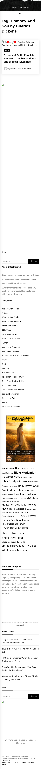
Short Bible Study (13, 533)
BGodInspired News (10, 321)
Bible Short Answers (12, 477)
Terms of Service (29, 762)
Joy (25, 498)
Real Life (5, 368)
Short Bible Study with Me (13, 381)
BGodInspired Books (10, 317)
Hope (3, 498)
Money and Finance (10, 347)
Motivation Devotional (14, 504)
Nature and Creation (10, 351)
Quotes (5, 364)
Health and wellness (25, 494)
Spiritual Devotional (10, 394)
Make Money (5, 501)
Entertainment (8, 334)
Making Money (14, 501)
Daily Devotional (28, 486)
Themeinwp (6, 760)
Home (4, 762)
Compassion (13, 486)
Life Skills (31, 498)
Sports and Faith (9, 398)
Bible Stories (28, 477)
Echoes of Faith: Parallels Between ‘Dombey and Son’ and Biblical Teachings (20, 58)
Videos (5, 402)
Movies (32, 504)
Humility (21, 498)
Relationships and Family (13, 377)
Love (37, 498)
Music (5, 508)
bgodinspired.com (14, 69)
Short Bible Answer (15, 528)
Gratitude (10, 494)
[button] (20, 14)
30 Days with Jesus (10, 309)
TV (27, 546)
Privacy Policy (14, 762)
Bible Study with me (14, 481)
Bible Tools (6, 330)
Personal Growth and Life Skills (15, 355)
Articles (5, 313)
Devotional (7, 490)
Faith (32, 490)
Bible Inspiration (24, 468)
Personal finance (8, 512)
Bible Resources (9, 326)
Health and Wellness (11, 338)
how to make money (12, 498)
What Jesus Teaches (11, 406)
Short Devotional (9, 385)
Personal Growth (21, 512)
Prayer (4, 360)
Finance (4, 495)
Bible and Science (8, 468)
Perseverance (31, 509)
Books (7, 50)
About (4, 764)
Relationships (8, 372)
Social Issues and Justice (13, 390)
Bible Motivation (25, 472)
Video (33, 545)
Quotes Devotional (12, 520)
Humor (5, 343)
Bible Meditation (7, 473)
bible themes (33, 482)
